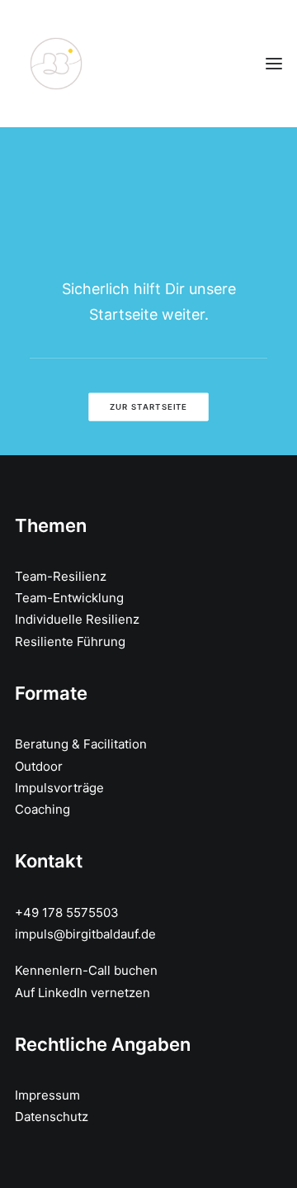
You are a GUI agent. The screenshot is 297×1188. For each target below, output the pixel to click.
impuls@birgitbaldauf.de (85, 934)
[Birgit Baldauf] (56, 63)
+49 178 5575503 (67, 912)
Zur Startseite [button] (148, 406)
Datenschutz (51, 1116)
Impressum (47, 1095)
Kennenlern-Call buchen (86, 970)
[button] (274, 63)
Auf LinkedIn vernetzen (82, 992)
